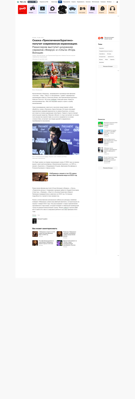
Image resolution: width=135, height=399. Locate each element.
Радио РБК (31, 1)
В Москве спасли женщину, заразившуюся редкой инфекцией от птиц (110, 150)
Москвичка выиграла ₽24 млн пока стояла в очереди (110, 124)
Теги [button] (39, 215)
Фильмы (34, 37)
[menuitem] (44, 2)
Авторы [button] (34, 215)
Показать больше (108, 66)
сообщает (53, 99)
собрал (65, 207)
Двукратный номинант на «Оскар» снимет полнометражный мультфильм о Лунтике (70, 243)
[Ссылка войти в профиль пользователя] (117, 2)
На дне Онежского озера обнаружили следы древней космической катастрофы (110, 159)
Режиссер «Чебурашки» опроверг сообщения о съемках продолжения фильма (69, 234)
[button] (55, 139)
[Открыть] (34, 2)
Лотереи (106, 126)
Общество (106, 135)
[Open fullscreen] (76, 126)
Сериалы (106, 144)
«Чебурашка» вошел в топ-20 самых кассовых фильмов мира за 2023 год (63, 174)
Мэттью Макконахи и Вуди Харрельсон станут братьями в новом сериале (110, 141)
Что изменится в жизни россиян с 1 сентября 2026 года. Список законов (110, 132)
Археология (107, 162)
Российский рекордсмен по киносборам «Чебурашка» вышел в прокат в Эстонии (46, 242)
